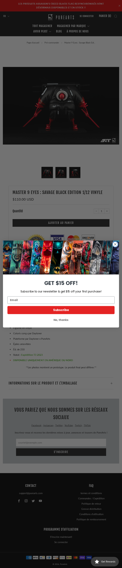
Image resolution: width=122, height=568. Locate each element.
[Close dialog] (115, 244)
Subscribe (61, 310)
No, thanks (61, 320)
